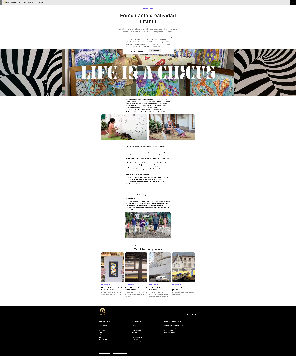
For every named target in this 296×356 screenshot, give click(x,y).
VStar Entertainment (169, 332)
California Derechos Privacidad (120, 353)
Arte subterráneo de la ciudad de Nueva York (136, 289)
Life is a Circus (148, 8)
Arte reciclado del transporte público (182, 289)
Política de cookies (116, 350)
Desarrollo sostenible (137, 330)
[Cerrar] (171, 37)
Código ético (135, 339)
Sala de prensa (135, 334)
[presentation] (114, 322)
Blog (100, 337)
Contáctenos (102, 330)
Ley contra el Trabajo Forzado (139, 341)
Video (100, 334)
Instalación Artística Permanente (156, 289)
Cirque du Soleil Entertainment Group (173, 325)
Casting (134, 328)
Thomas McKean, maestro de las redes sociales (112, 289)
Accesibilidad (102, 350)
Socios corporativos (137, 337)
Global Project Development (171, 328)
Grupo (100, 332)
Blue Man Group (168, 330)
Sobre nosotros (103, 325)
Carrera (134, 325)
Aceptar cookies (154, 50)
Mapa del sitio (102, 341)
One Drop (134, 332)
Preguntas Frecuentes (104, 339)
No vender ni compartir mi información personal (137, 50)
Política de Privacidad (129, 350)
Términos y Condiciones (104, 353)
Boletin (101, 328)
